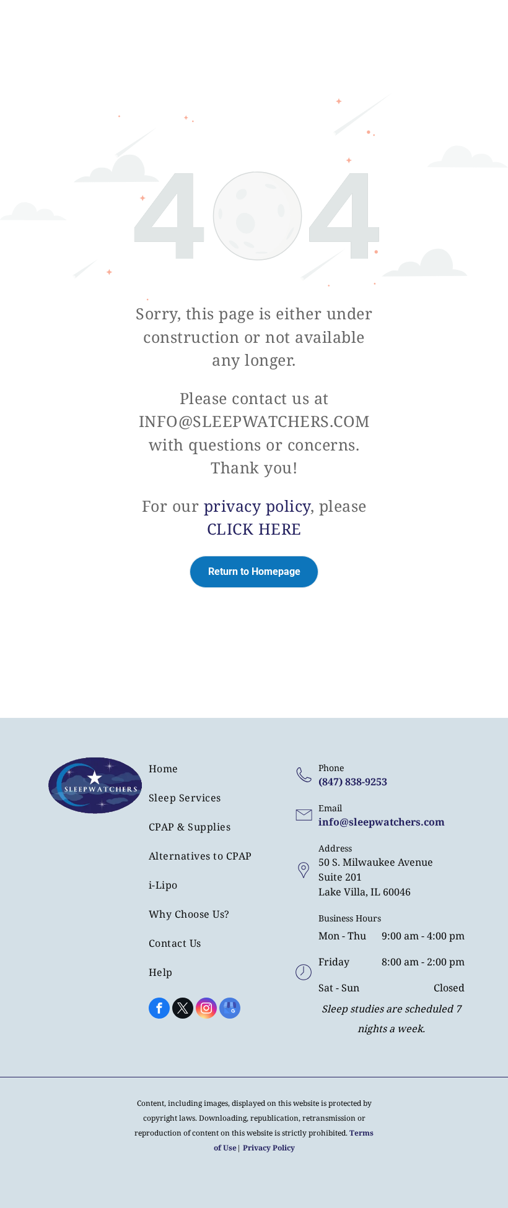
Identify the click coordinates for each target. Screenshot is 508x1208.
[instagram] (206, 1010)
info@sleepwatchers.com (381, 822)
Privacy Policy (269, 1147)
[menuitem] (214, 773)
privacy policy (257, 505)
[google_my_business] (229, 1010)
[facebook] (159, 1010)
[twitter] (182, 1010)
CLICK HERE (254, 528)
